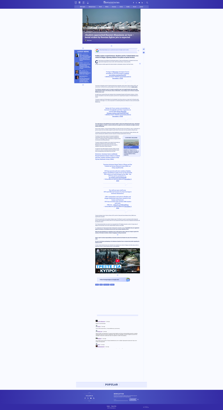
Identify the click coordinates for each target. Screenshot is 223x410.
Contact (108, 406)
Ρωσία (97, 284)
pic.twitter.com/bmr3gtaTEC (117, 75)
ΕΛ (87, 2)
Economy (114, 6)
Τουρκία (112, 284)
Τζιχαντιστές (106, 284)
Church (134, 6)
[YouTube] (139, 2)
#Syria (127, 73)
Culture (121, 6)
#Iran (108, 113)
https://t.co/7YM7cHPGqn (121, 205)
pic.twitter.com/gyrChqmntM (117, 177)
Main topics (82, 6)
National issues (92, 6)
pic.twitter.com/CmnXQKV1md (119, 113)
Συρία (101, 284)
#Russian (115, 72)
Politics (106, 6)
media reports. (134, 87)
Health (127, 6)
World (100, 6)
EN (87, 3)
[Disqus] (117, 334)
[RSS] (142, 2)
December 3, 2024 (117, 78)
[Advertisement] (117, 301)
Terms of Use (113, 406)
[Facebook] (133, 2)
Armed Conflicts (88, 32)
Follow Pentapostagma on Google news (109, 279)
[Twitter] (136, 2)
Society (141, 6)
